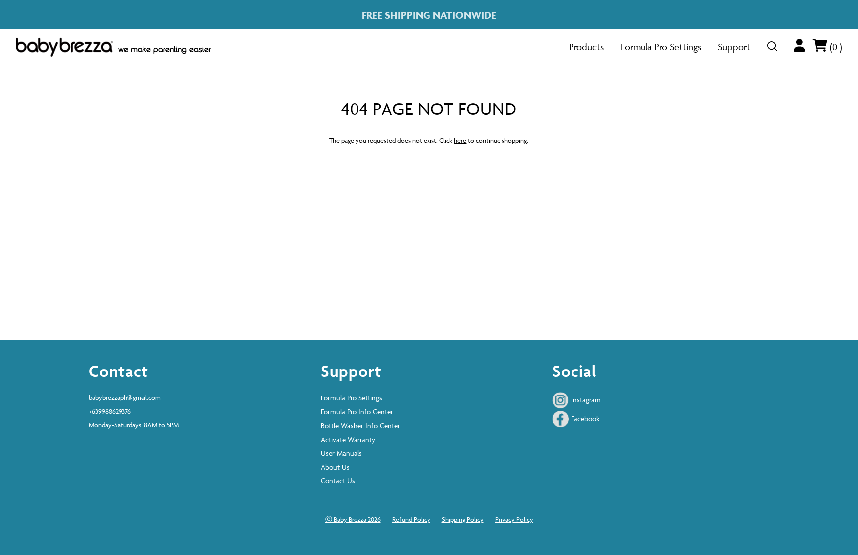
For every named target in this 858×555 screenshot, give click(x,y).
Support (734, 47)
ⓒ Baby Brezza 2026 (353, 519)
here (460, 140)
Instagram (585, 400)
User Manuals (341, 453)
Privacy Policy (514, 519)
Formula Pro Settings (661, 47)
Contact (118, 371)
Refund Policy (411, 519)
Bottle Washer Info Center (360, 425)
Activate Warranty (348, 439)
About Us (335, 467)
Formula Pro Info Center (357, 411)
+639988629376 (110, 411)
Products (586, 47)
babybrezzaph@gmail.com (125, 397)
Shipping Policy (463, 519)
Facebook (584, 418)
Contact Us (338, 480)
